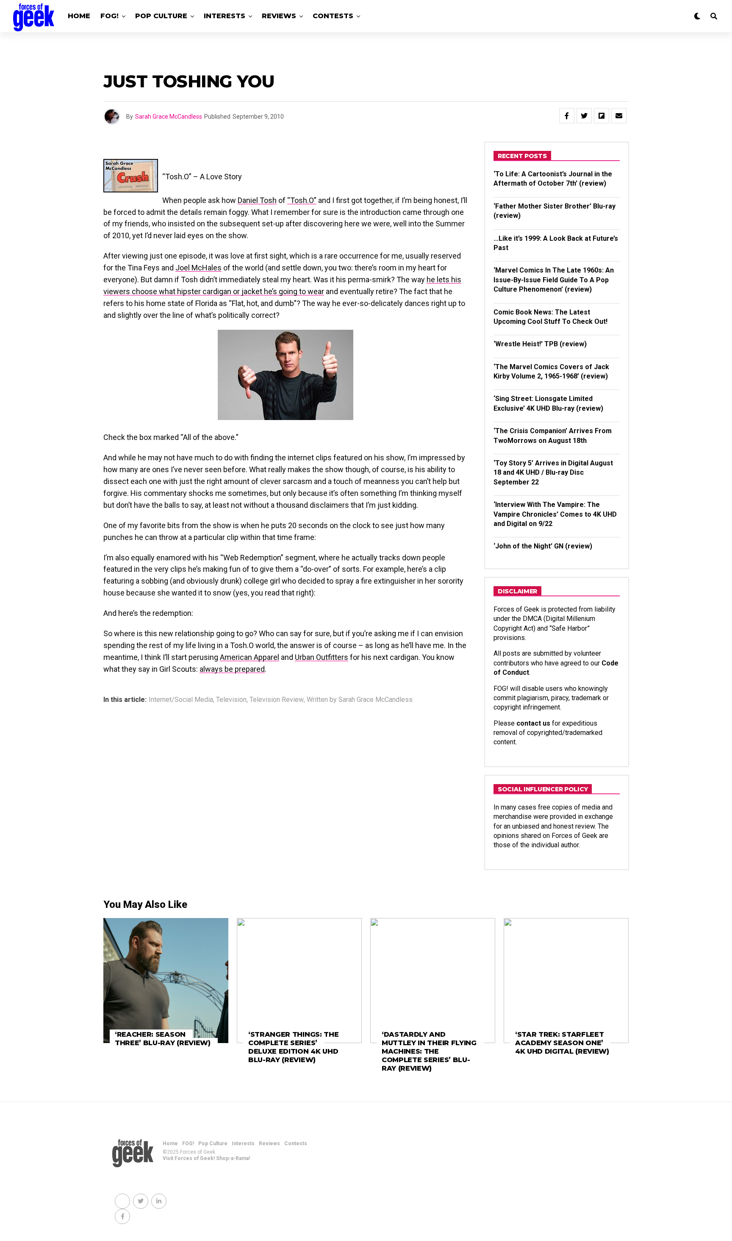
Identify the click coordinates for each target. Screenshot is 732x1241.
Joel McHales (198, 267)
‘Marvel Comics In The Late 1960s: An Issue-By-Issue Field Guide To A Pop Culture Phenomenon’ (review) (554, 279)
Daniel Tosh (257, 200)
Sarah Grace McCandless (168, 116)
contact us (533, 723)
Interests (224, 16)
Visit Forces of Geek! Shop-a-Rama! (206, 1158)
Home (79, 16)
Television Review (277, 699)
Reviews (279, 16)
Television (231, 699)
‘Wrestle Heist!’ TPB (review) (540, 344)
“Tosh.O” (301, 200)
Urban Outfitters (321, 657)
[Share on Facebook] (566, 115)
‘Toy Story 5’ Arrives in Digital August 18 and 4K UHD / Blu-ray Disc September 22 (553, 472)
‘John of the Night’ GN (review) (543, 546)
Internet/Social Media (181, 699)
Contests (333, 16)
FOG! (109, 16)
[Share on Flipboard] (601, 115)
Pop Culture (161, 16)
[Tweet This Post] (584, 115)
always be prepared (232, 669)
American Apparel (249, 657)
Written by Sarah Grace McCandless (360, 699)
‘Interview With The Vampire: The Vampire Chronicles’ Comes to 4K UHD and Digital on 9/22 (555, 514)
